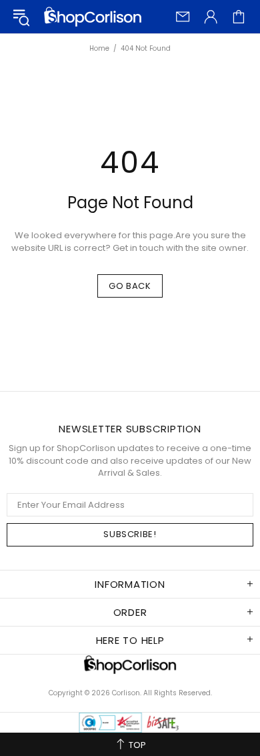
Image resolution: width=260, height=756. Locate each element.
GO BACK (130, 286)
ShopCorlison (93, 16)
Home (99, 48)
